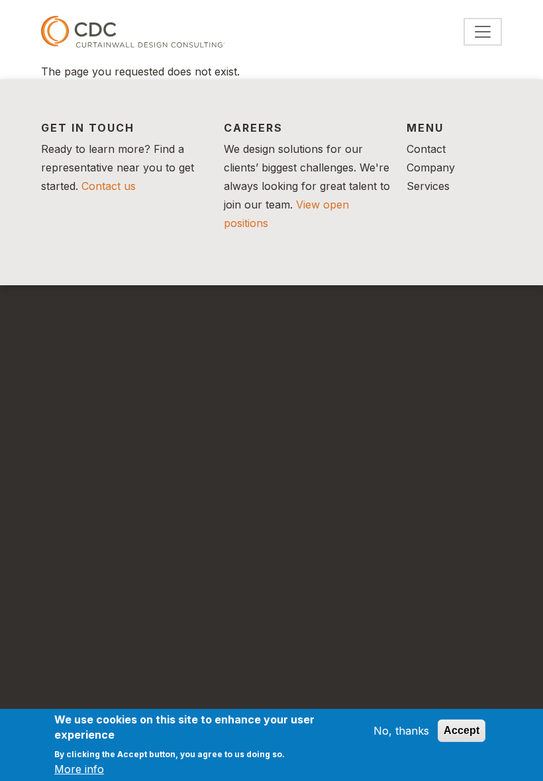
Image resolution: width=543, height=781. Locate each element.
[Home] (133, 32)
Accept (461, 730)
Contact (426, 149)
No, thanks (401, 730)
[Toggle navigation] (483, 32)
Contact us (108, 186)
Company (431, 167)
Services (428, 186)
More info (79, 769)
